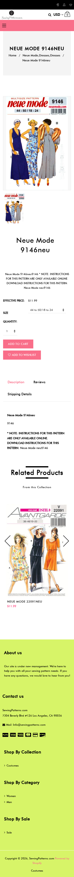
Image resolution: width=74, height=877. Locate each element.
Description (16, 382)
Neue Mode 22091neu (24, 601)
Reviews (39, 382)
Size (5, 312)
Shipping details (20, 394)
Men (9, 802)
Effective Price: (14, 300)
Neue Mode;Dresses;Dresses (41, 55)
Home (12, 55)
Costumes (13, 765)
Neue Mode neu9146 (34, 448)
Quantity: (10, 321)
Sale (9, 832)
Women (11, 796)
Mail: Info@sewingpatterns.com (25, 724)
